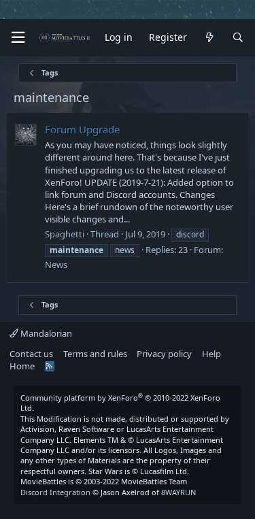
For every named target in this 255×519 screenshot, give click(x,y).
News (56, 264)
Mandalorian (45, 333)
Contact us (31, 354)
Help (211, 354)
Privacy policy (164, 354)
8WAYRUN (178, 492)
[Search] (238, 37)
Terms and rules (95, 354)
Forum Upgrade (82, 129)
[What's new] (209, 37)
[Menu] (18, 37)
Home (22, 366)
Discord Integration (55, 492)
